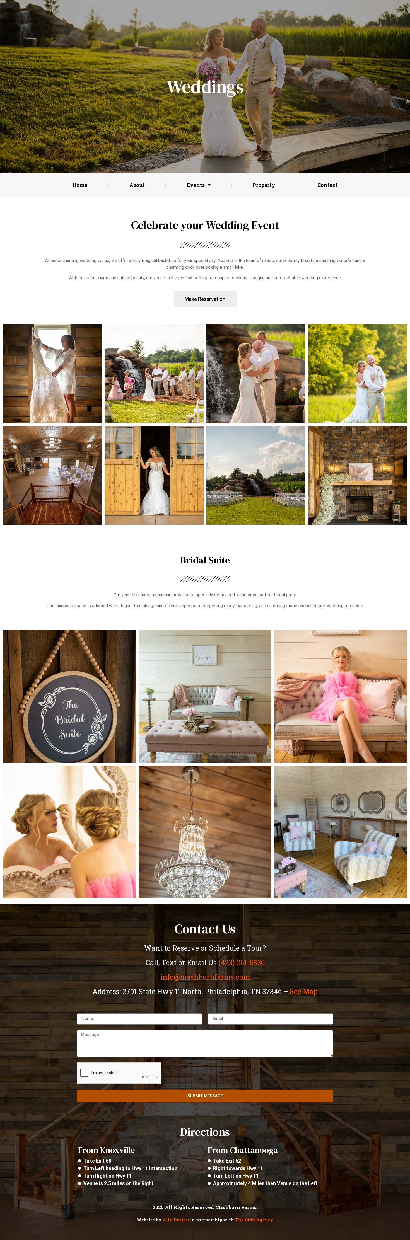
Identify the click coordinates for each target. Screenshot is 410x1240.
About (137, 184)
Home (79, 184)
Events (196, 184)
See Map (304, 991)
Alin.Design (176, 1219)
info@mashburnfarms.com (205, 977)
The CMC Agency (254, 1219)
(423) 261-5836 (241, 962)
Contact (327, 184)
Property (263, 184)
